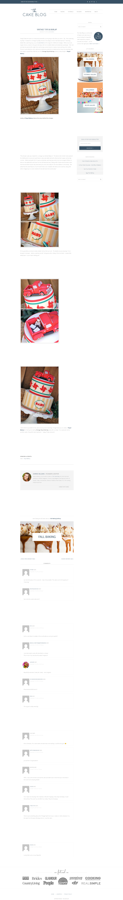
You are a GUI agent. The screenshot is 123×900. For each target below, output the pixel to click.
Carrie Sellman (39, 474)
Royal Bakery (29, 118)
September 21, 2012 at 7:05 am (36, 752)
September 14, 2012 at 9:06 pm (36, 591)
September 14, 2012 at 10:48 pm (37, 645)
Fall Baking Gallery (55, 518)
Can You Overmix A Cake (90, 169)
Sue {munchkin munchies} (36, 679)
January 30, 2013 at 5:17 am (35, 807)
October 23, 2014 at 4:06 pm (36, 847)
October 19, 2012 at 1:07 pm (36, 788)
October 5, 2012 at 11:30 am (36, 769)
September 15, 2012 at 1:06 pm (36, 681)
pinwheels (41, 43)
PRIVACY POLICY (68, 894)
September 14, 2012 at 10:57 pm (37, 664)
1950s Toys (32, 805)
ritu (31, 626)
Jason (31, 786)
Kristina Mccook (34, 589)
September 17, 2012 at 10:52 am (37, 698)
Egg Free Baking (90, 173)
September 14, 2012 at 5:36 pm (36, 571)
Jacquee (32, 662)
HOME (52, 894)
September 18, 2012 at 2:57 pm (36, 735)
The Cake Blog (34, 12)
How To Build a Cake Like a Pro (90, 161)
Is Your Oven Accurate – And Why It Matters (90, 165)
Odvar (31, 845)
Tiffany (32, 569)
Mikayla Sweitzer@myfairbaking (38, 643)
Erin (31, 696)
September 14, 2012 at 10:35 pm (37, 628)
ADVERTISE (59, 894)
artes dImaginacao (34, 750)
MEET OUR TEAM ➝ (94, 43)
